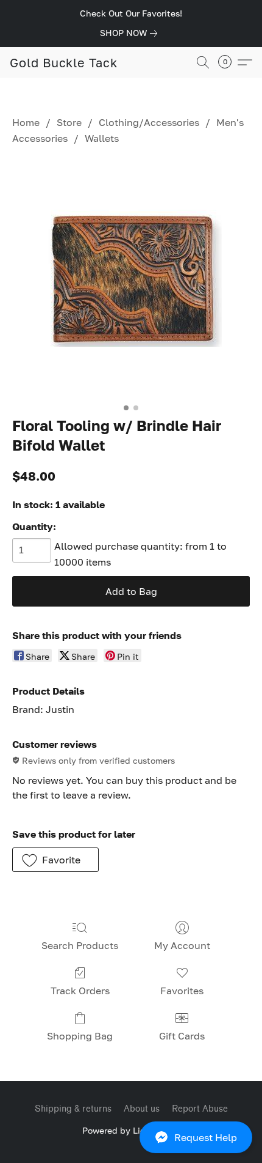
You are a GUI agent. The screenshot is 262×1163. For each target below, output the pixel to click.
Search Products (79, 945)
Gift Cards (182, 1036)
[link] (131, 33)
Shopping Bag (80, 1036)
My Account (182, 945)
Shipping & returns (73, 1109)
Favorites (182, 990)
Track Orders (80, 990)
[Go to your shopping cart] (228, 62)
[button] (131, 1137)
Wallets (102, 138)
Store (69, 122)
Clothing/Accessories (149, 122)
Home (26, 122)
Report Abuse (200, 1109)
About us (142, 1109)
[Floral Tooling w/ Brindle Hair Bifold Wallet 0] (131, 278)
